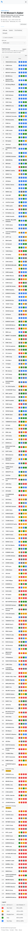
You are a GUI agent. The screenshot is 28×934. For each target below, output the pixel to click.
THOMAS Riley (9, 753)
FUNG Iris (8, 123)
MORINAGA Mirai (10, 517)
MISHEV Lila (9, 503)
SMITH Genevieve (10, 757)
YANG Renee (9, 799)
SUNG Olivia (9, 378)
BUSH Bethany (9, 95)
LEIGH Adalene (9, 723)
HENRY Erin (9, 687)
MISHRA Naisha (10, 879)
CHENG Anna (9, 428)
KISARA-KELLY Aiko (11, 676)
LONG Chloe (9, 664)
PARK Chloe (9, 342)
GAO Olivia (8, 716)
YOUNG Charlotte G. (11, 112)
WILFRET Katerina (10, 690)
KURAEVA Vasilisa (10, 293)
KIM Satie (8, 163)
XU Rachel (8, 673)
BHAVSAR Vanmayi (11, 605)
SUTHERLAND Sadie (11, 853)
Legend (24, 49)
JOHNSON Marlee (10, 802)
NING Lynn (8, 332)
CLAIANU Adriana (10, 555)
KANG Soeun (9, 282)
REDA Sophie (9, 631)
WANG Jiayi (9, 191)
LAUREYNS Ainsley (11, 286)
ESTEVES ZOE (9, 867)
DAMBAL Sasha (10, 127)
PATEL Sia (8, 857)
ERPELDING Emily (10, 683)
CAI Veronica (9, 645)
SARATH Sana (9, 534)
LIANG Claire (9, 510)
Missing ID (8, 770)
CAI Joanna (9, 353)
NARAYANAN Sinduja (11, 661)
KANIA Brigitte (9, 513)
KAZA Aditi (8, 591)
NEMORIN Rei (9, 160)
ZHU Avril (8, 144)
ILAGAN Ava (9, 268)
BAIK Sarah (9, 548)
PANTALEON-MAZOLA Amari (10, 80)
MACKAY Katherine (11, 72)
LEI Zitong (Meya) (10, 84)
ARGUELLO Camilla (11, 893)
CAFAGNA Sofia (10, 727)
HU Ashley (8, 254)
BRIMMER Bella (9, 638)
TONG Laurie (9, 205)
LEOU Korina (9, 153)
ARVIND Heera (9, 708)
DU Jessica (9, 811)
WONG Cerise (9, 541)
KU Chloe (8, 247)
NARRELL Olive (9, 864)
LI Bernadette (9, 792)
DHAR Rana (9, 177)
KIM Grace (8, 167)
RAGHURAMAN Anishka (9, 382)
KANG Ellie (8, 188)
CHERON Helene (10, 694)
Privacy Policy (5, 930)
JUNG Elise (8, 484)
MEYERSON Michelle (11, 265)
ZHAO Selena (9, 261)
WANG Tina (9, 174)
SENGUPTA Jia (9, 472)
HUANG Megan (10, 738)
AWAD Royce (9, 69)
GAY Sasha (9, 137)
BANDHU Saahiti (10, 321)
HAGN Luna (9, 846)
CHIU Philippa (9, 580)
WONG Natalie (9, 411)
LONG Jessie (9, 130)
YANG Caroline (10, 531)
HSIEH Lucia (9, 418)
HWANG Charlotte (10, 397)
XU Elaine (8, 296)
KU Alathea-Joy (10, 213)
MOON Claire (9, 414)
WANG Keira (9, 871)
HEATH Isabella (10, 400)
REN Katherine (9, 454)
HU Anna (8, 88)
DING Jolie (8, 432)
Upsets (11, 30)
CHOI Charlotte (10, 91)
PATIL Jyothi (9, 832)
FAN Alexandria (10, 119)
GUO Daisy (8, 499)
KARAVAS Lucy (10, 774)
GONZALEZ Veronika (11, 116)
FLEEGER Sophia (10, 587)
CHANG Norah (9, 258)
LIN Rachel (8, 577)
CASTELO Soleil (10, 202)
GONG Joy (8, 98)
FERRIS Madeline (10, 289)
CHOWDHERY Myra (11, 390)
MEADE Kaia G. (9, 624)
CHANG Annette (10, 216)
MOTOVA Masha (10, 545)
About (20, 930)
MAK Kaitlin (9, 240)
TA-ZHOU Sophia (10, 386)
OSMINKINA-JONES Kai (11, 148)
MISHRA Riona (9, 781)
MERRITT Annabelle (11, 335)
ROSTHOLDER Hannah (9, 609)
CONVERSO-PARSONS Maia (10, 668)
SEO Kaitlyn (9, 487)
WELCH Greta (9, 890)
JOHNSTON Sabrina (11, 777)
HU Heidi (8, 425)
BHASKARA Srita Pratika (10, 749)
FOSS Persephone (10, 346)
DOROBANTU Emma (11, 850)
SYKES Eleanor (9, 788)
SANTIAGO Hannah (11, 506)
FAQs (16, 930)
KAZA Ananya (9, 642)
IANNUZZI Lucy (10, 105)
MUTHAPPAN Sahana (11, 601)
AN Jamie (8, 598)
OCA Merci (8, 360)
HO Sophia (8, 594)
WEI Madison (9, 720)
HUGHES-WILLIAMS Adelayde (11, 220)
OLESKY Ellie (9, 818)
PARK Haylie (9, 404)
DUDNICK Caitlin (10, 860)
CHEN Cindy (9, 356)
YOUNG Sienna (10, 520)
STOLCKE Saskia (10, 613)
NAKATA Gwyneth (10, 697)
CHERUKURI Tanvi (10, 279)
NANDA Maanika (10, 680)
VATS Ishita (9, 435)
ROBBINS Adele (10, 552)
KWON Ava (8, 443)
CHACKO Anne (9, 814)
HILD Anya (8, 649)
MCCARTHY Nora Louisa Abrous (10, 712)
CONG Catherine (10, 839)
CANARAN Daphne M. (11, 764)
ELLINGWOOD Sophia (11, 524)
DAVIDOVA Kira (10, 300)
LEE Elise (8, 741)
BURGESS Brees (10, 843)
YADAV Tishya (9, 304)
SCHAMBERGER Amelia (10, 495)
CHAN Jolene (9, 225)
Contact (12, 930)
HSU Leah (8, 109)
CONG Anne (9, 65)
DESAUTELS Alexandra (9, 459)
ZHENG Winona (10, 275)
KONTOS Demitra (10, 745)
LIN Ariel (8, 573)
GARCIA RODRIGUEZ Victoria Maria (11, 875)
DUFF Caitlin (9, 451)
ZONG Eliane (9, 570)
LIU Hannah (9, 244)
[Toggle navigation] (25, 2)
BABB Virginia (9, 760)
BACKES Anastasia (11, 883)
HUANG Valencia (10, 328)
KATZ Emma (9, 374)
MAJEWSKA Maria (10, 349)
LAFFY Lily (8, 237)
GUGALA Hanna (10, 184)
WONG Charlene (10, 463)
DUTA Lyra (8, 566)
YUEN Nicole (9, 318)
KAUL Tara (8, 134)
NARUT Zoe (9, 701)
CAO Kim (8, 475)
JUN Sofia (8, 704)
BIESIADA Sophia (10, 829)
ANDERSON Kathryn (11, 897)
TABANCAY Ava (10, 620)
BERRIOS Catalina (10, 170)
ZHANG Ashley (10, 563)
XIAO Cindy (9, 102)
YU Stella (8, 367)
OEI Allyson (9, 731)
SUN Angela (9, 559)
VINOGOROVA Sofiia (11, 62)
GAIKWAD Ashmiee (11, 156)
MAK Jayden (9, 393)
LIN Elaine (8, 181)
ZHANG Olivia (9, 627)
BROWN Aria (9, 76)
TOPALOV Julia (10, 635)
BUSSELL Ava (9, 784)
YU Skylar (8, 363)
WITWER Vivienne (10, 822)
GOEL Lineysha (10, 209)
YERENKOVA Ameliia (11, 421)
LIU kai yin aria (9, 198)
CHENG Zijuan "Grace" (9, 467)
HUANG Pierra (9, 407)
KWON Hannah (10, 311)
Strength (5, 33)
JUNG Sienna (9, 439)
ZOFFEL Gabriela (10, 795)
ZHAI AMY (8, 195)
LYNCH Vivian (9, 825)
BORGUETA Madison (11, 734)
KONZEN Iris (9, 584)
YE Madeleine (9, 657)
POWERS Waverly (10, 886)
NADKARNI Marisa (10, 325)
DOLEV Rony (9, 527)
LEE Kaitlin (8, 491)
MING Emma (9, 617)
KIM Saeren (9, 307)
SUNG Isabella (9, 272)
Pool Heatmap (18, 30)
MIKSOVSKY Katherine (9, 653)
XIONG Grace (9, 836)
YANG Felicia (9, 251)
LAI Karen (8, 314)
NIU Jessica (9, 371)
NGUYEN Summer (10, 538)
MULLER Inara (9, 228)
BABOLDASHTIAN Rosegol (10, 447)
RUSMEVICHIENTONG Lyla (11, 479)
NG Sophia (8, 141)
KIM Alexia (8, 339)
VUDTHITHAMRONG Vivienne (11, 232)
